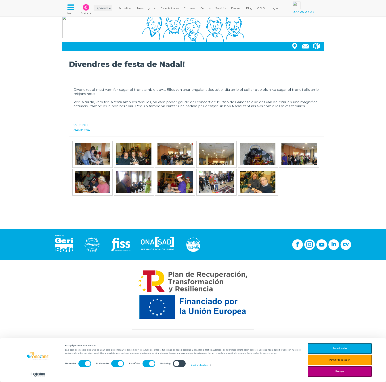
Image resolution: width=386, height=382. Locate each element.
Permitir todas (340, 348)
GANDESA (81, 130)
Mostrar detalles (199, 365)
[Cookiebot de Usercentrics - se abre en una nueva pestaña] (37, 374)
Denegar (340, 371)
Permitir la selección (339, 360)
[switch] (117, 363)
